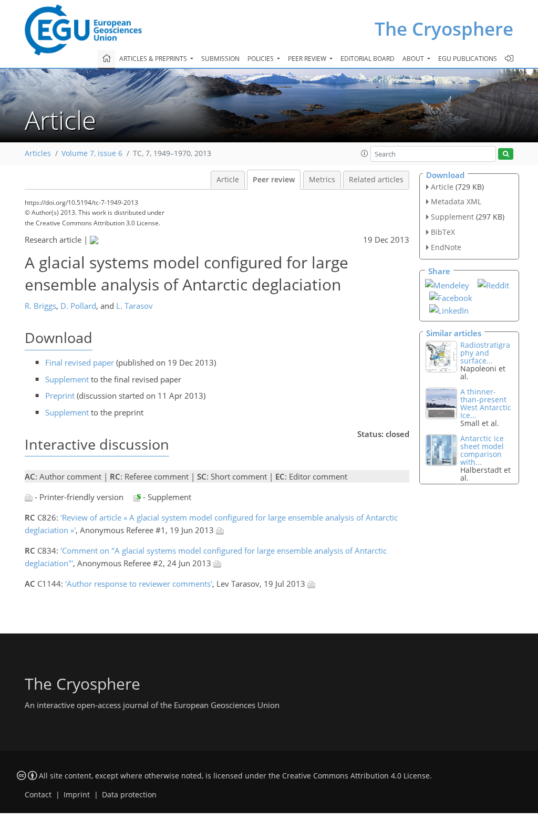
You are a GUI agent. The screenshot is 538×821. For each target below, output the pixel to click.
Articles (38, 153)
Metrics (322, 179)
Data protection (129, 794)
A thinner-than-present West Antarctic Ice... (485, 403)
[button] (364, 153)
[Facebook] (450, 297)
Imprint (77, 794)
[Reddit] (493, 284)
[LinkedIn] (449, 309)
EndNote (446, 247)
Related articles (376, 179)
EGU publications (467, 58)
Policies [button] (261, 58)
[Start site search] (505, 154)
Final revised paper (79, 362)
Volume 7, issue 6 (91, 153)
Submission (220, 58)
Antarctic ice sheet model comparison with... (482, 450)
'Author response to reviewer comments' (138, 583)
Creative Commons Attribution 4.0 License (356, 776)
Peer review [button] (308, 58)
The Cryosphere (444, 28)
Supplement (67, 379)
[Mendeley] (447, 284)
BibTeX (443, 232)
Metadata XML (456, 201)
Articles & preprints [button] (154, 58)
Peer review (274, 179)
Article (227, 179)
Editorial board (367, 58)
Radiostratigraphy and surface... (485, 353)
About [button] (414, 58)
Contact (38, 794)
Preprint (60, 395)
